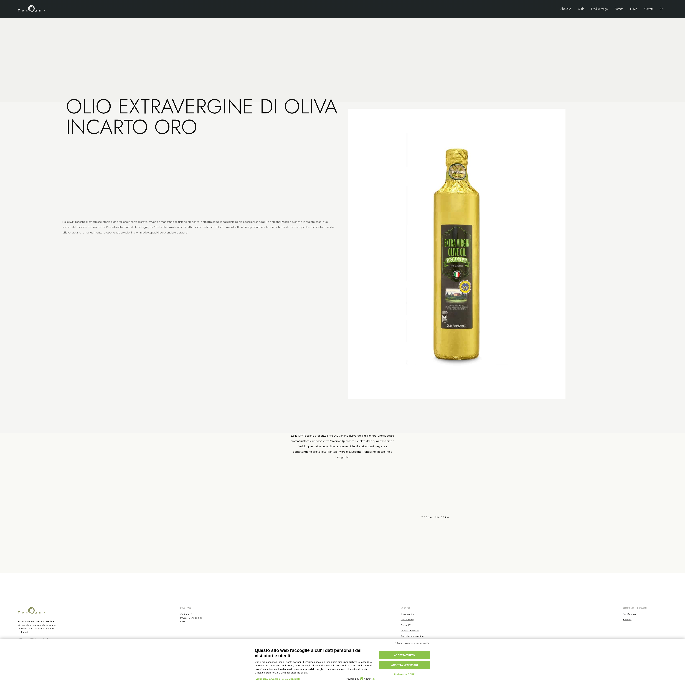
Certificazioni (629, 614)
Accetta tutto (404, 655)
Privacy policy (407, 614)
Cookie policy (407, 619)
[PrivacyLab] (367, 679)
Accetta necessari (404, 665)
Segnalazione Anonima (412, 636)
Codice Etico (407, 625)
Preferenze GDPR (404, 674)
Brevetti (627, 619)
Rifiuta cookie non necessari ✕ (412, 643)
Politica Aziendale (410, 630)
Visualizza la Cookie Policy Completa (278, 678)
